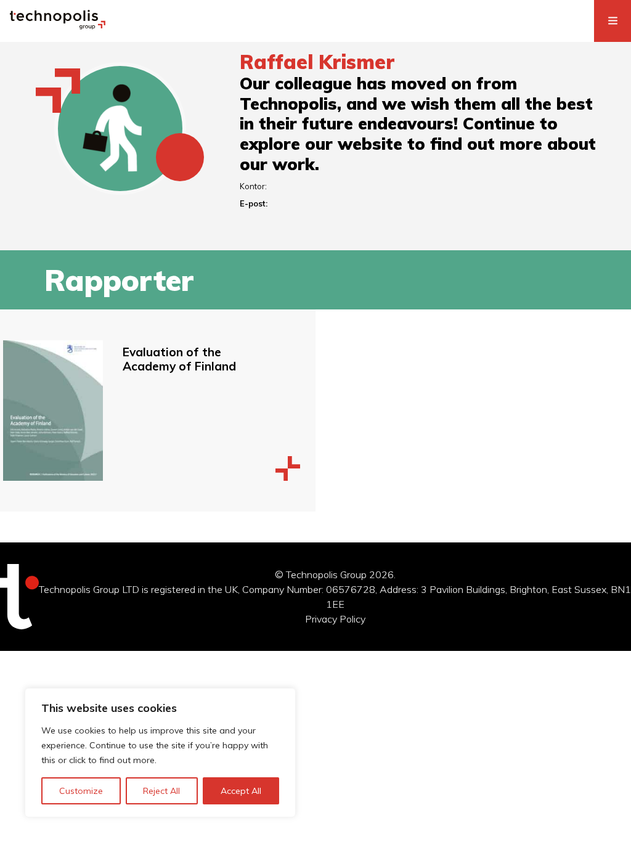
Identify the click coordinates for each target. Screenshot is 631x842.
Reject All (161, 790)
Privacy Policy (335, 619)
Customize (81, 790)
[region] (160, 752)
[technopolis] (57, 26)
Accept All (241, 790)
